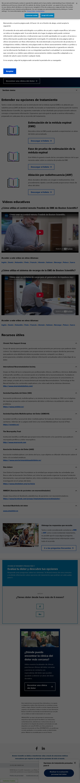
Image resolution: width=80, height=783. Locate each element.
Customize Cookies (32, 15)
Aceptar (9, 71)
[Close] (76, 3)
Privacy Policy (31, 11)
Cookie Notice (40, 11)
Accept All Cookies (47, 15)
